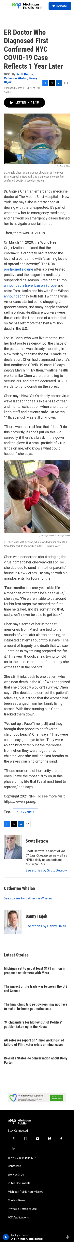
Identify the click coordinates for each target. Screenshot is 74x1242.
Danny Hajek (36, 916)
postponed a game (18, 269)
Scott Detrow (24, 74)
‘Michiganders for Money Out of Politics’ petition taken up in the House (33, 1024)
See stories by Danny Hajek (46, 926)
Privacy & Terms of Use (22, 1208)
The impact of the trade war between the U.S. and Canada (36, 988)
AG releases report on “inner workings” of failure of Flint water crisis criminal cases (34, 1042)
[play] (6, 1237)
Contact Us (15, 1166)
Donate (61, 6)
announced (13, 296)
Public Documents (19, 1183)
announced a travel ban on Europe (30, 285)
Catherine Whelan (15, 78)
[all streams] (69, 1237)
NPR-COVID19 (25, 811)
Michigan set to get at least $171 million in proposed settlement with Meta (35, 970)
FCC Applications (18, 1217)
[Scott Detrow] (13, 847)
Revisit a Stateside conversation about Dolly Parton (35, 1060)
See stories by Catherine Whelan (28, 898)
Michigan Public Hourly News (25, 1191)
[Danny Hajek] (13, 922)
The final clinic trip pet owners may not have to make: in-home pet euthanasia (35, 1006)
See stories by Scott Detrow (46, 870)
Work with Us (16, 1174)
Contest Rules (16, 1200)
